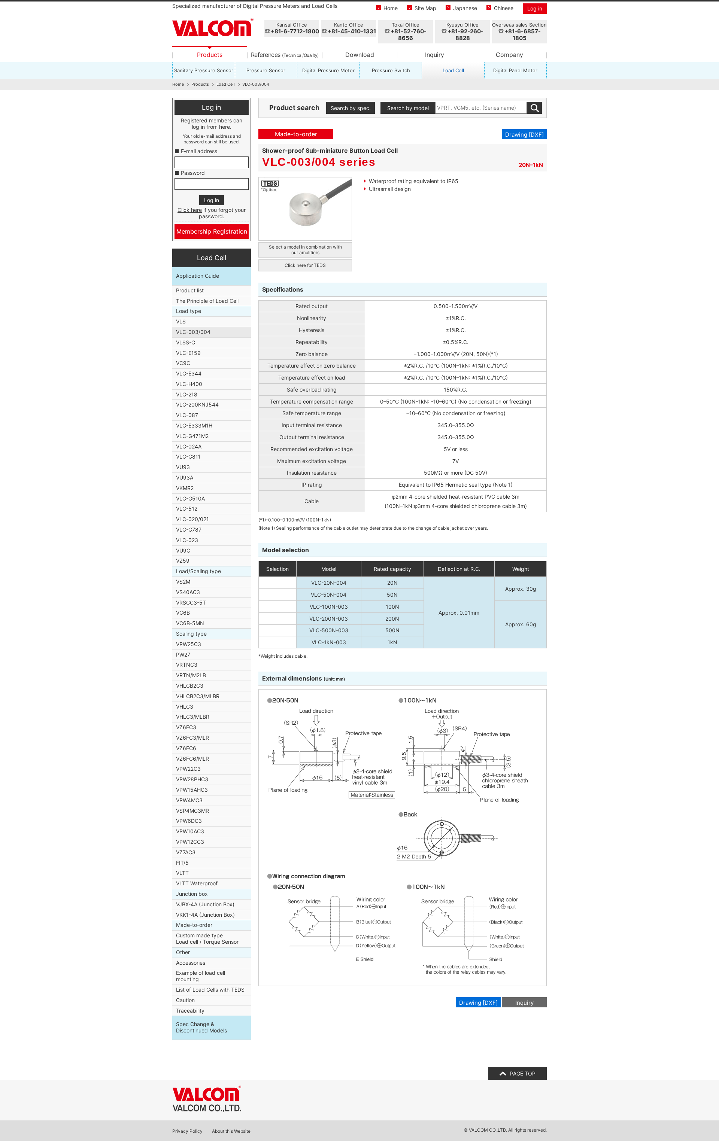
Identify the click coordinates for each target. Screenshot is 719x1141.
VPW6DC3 (189, 821)
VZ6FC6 (186, 748)
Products (209, 54)
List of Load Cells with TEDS (210, 989)
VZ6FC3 (186, 727)
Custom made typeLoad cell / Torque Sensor (207, 938)
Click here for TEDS (305, 265)
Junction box (192, 894)
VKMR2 (185, 488)
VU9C (183, 550)
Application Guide (197, 276)
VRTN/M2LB (191, 675)
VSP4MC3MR (192, 810)
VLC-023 (187, 540)
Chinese (503, 8)
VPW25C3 (188, 644)
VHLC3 (184, 706)
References (285, 54)
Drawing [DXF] (524, 134)
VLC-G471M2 (192, 436)
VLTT (182, 873)
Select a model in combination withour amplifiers (305, 250)
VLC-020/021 (192, 519)
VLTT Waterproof (197, 883)
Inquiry (434, 54)
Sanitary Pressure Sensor (203, 70)
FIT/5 (182, 862)
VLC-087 (187, 415)
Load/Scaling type (198, 571)
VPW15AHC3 (192, 789)
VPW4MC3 (189, 800)
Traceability (190, 1010)
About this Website (231, 1131)
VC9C (183, 363)
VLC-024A (188, 446)
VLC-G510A (190, 498)
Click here (190, 210)
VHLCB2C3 (189, 685)
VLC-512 (186, 508)
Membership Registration (211, 231)
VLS (181, 321)
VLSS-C (185, 342)
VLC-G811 (188, 456)
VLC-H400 (189, 384)
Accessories (190, 962)
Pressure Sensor (265, 70)
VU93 (183, 467)
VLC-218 (186, 394)
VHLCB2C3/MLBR (197, 696)
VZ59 (182, 560)
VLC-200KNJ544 (197, 404)
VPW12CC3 (190, 842)
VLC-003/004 (193, 332)
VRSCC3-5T (191, 602)
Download (359, 54)
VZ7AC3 (185, 852)
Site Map (425, 8)
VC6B (183, 612)
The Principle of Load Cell (207, 301)
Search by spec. (351, 108)
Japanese (465, 8)
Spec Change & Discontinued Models (201, 1027)
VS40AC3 (188, 592)
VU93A (184, 477)
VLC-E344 (188, 373)
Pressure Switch (391, 70)
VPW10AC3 (190, 831)
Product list (190, 290)
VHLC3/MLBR (192, 716)
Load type (188, 311)
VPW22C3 (188, 769)
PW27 (183, 654)
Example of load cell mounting (200, 976)
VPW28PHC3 (192, 779)
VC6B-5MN (190, 623)
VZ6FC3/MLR (192, 737)
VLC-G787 (188, 529)
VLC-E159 (188, 353)
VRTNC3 (186, 664)
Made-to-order (194, 925)
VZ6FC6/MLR (192, 758)
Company (509, 54)
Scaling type (191, 633)
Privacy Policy (187, 1131)
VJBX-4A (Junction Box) (205, 904)
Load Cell (453, 70)
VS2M (183, 581)
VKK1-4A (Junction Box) (205, 915)
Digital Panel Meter (515, 70)
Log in (534, 8)
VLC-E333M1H (194, 425)
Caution (185, 1000)
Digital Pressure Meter (328, 70)
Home (390, 8)
